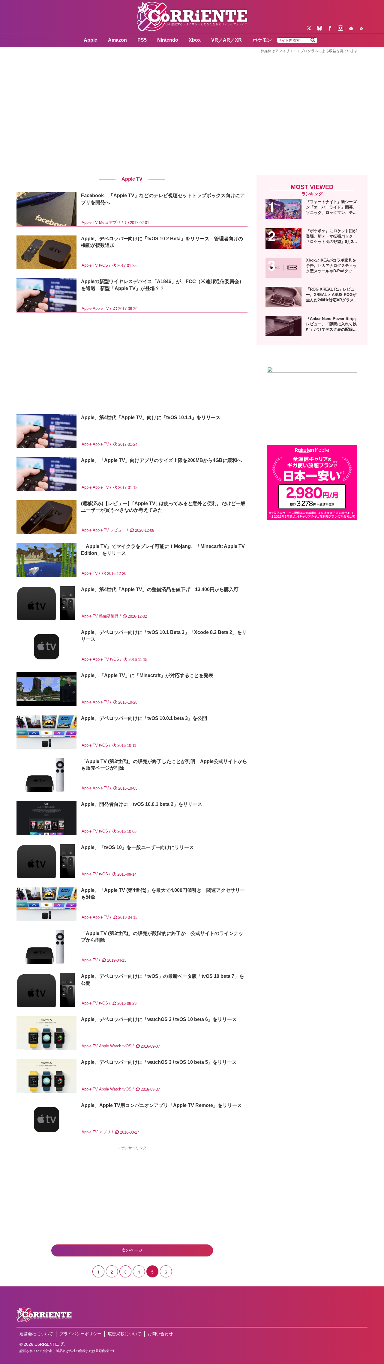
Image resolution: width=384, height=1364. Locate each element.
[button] (312, 40)
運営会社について (36, 1333)
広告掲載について (124, 1333)
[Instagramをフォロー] (340, 28)
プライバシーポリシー (80, 1333)
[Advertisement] (192, 106)
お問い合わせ (160, 1333)
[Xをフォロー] (309, 28)
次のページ (132, 1250)
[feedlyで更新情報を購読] (351, 28)
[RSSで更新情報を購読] (361, 28)
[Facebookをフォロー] (330, 28)
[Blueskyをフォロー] (319, 28)
